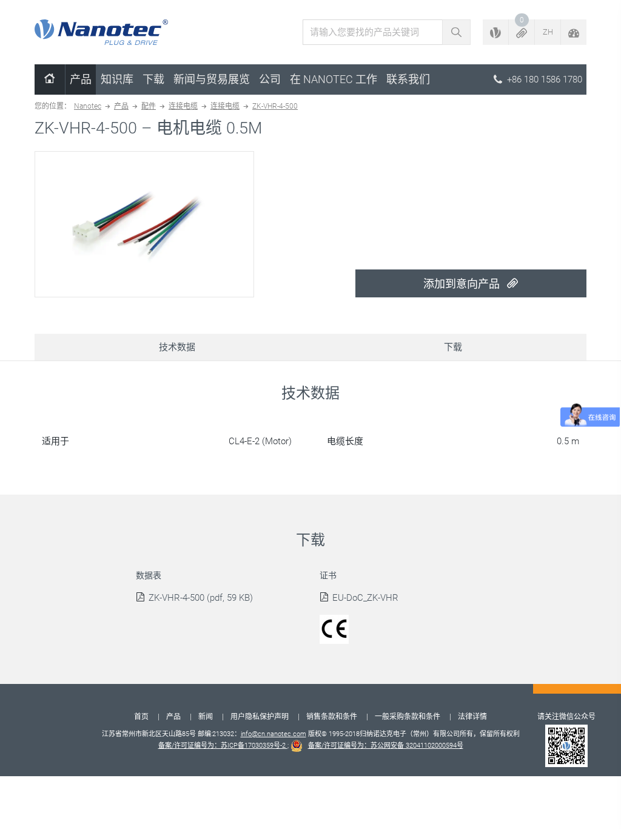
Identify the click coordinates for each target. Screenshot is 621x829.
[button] (521, 32)
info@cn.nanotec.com (273, 734)
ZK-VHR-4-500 (275, 106)
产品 (81, 79)
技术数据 (177, 347)
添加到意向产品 (462, 283)
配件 (148, 106)
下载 (153, 79)
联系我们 (408, 79)
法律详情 (472, 716)
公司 (270, 79)
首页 (141, 716)
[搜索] (456, 32)
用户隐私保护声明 (259, 716)
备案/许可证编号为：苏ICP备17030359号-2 (222, 745)
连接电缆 (183, 106)
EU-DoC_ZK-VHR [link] (365, 597)
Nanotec (87, 106)
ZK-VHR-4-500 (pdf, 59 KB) (201, 597)
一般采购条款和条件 (407, 716)
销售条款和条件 (331, 716)
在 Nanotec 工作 (333, 79)
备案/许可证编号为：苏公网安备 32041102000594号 (385, 745)
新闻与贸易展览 (211, 79)
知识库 (117, 79)
